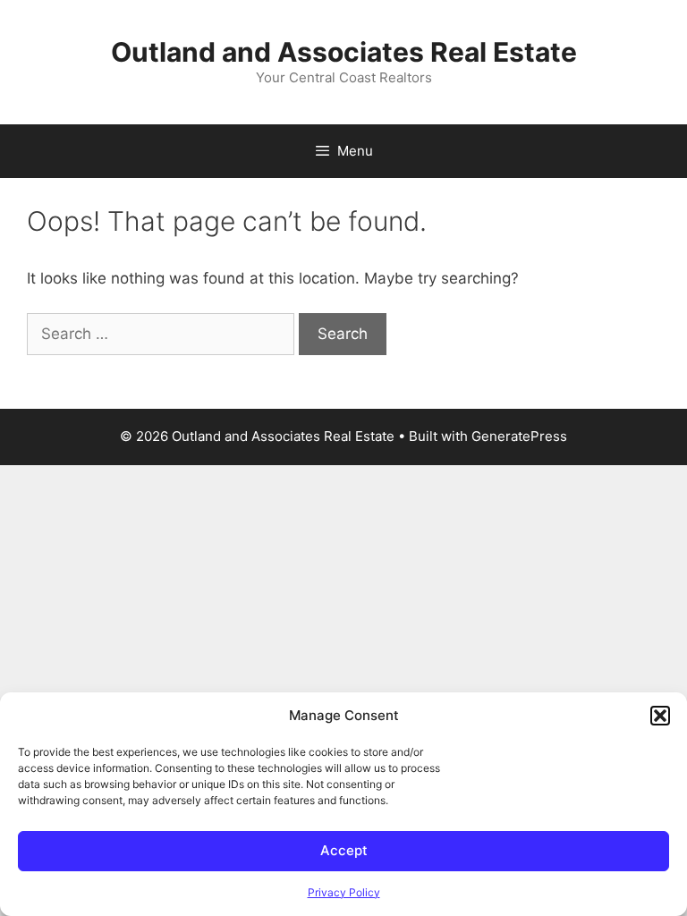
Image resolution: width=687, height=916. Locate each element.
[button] (660, 716)
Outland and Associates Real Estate (344, 52)
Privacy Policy (344, 892)
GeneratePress (519, 436)
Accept (344, 850)
